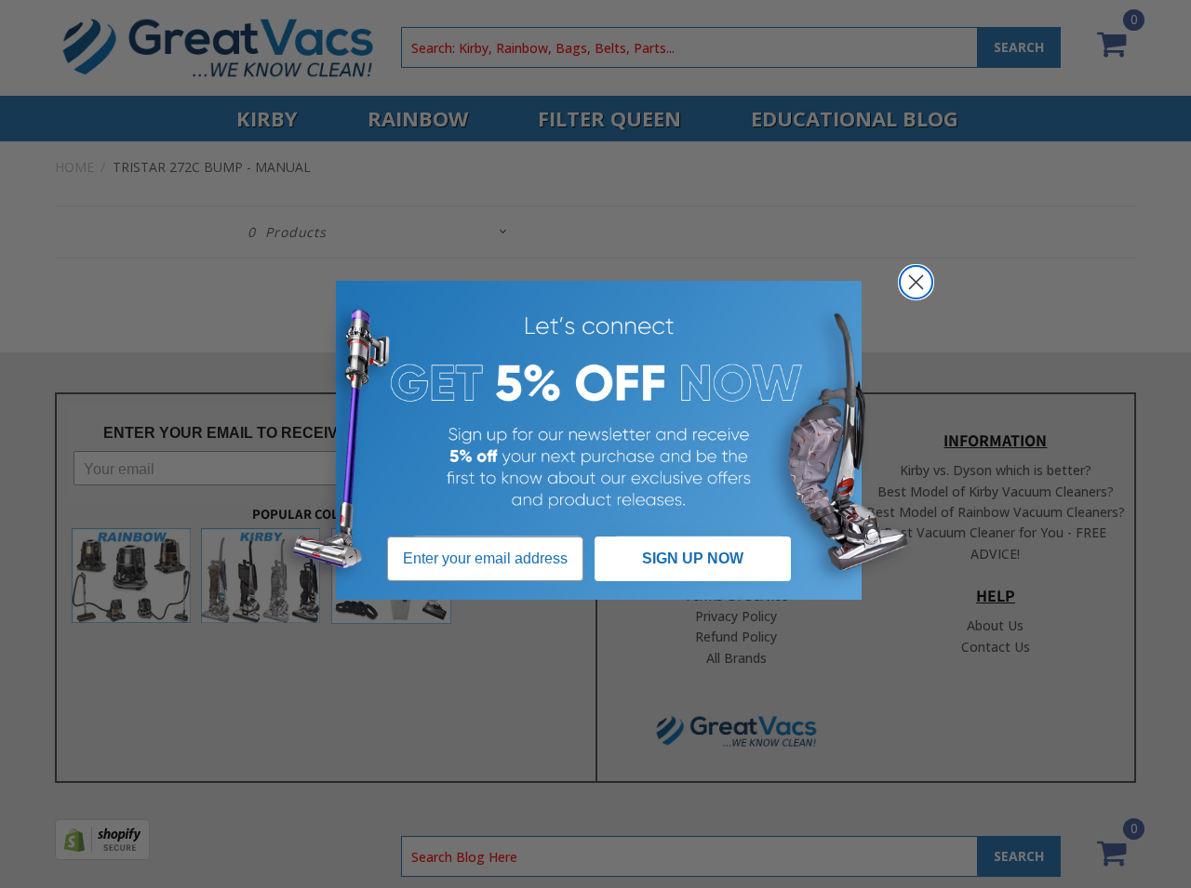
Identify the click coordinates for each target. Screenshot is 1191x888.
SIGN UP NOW (692, 558)
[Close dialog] (916, 282)
